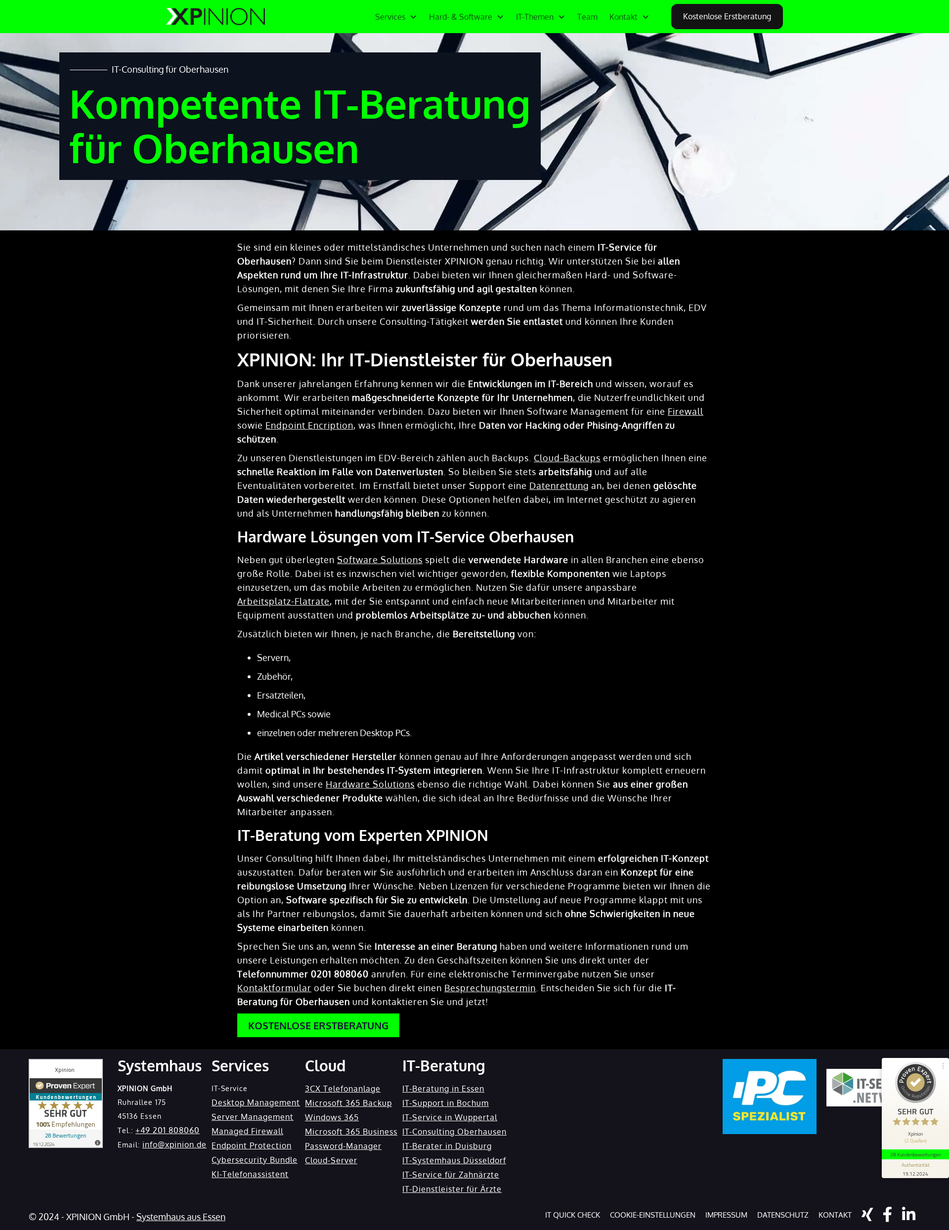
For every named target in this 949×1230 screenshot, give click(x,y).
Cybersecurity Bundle (255, 1160)
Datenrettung (559, 485)
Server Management (253, 1117)
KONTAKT (835, 1215)
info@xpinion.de (174, 1144)
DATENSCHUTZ (783, 1215)
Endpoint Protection (252, 1145)
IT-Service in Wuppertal (449, 1117)
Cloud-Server (331, 1160)
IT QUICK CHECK (572, 1215)
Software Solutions (380, 559)
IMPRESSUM (726, 1215)
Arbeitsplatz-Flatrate (283, 601)
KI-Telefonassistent (250, 1174)
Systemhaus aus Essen (180, 1216)
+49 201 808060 (167, 1130)
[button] (396, 17)
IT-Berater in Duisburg (447, 1146)
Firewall (685, 411)
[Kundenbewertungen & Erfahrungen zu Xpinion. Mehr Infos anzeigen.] (66, 1103)
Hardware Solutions (370, 784)
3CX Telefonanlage (343, 1089)
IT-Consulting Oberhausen (454, 1132)
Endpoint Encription (309, 425)
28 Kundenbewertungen (915, 1154)
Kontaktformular (274, 987)
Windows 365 (332, 1117)
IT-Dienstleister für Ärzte (452, 1189)
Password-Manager (343, 1146)
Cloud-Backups (567, 457)
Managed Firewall (247, 1131)
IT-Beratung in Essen (443, 1089)
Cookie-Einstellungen (652, 1215)
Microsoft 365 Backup (348, 1103)
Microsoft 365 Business (351, 1132)
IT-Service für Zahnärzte (450, 1175)
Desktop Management (256, 1102)
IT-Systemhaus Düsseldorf (454, 1160)
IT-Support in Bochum (445, 1103)
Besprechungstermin (490, 987)
